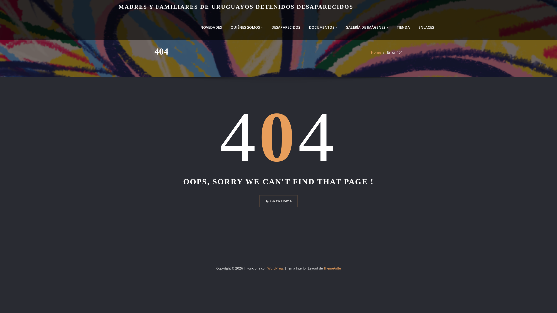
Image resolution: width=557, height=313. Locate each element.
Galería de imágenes (366, 27)
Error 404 (395, 52)
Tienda (403, 27)
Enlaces (426, 27)
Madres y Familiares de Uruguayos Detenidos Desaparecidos (236, 7)
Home (376, 52)
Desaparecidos (286, 27)
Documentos (322, 27)
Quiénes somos (246, 27)
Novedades (211, 27)
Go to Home (281, 201)
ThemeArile (332, 268)
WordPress (275, 268)
